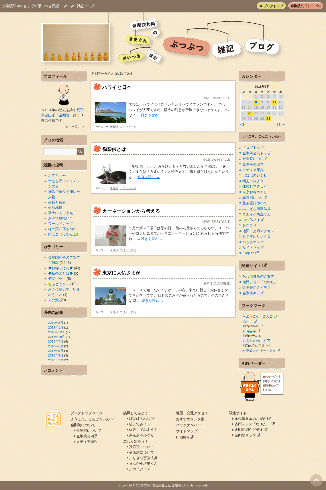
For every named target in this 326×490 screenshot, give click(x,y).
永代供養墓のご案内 (258, 276)
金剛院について (254, 159)
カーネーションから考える (131, 210)
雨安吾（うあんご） (64, 234)
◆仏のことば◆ (60, 273)
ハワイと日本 (116, 87)
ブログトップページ (86, 413)
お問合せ (249, 225)
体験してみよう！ (143, 430)
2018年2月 (55, 360)
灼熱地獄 (55, 207)
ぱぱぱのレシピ (254, 175)
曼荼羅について (254, 203)
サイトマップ (253, 247)
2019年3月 (55, 323)
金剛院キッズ (253, 293)
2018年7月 (55, 341)
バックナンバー (254, 242)
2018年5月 (55, 351)
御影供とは (114, 149)
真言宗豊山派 (256, 341)
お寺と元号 (57, 175)
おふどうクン (58, 284)
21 (250, 113)
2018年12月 (56, 332)
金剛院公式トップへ (306, 6)
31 (268, 119)
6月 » (281, 124)
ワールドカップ (60, 223)
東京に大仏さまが (121, 272)
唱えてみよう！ (141, 424)
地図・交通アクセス (258, 231)
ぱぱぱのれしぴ (141, 418)
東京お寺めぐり (254, 192)
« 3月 (243, 124)
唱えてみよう (253, 181)
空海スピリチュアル (261, 351)
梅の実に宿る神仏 (62, 229)
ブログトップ (272, 6)
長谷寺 (251, 331)
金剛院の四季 (253, 164)
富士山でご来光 (60, 213)
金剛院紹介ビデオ (256, 287)
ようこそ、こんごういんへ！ (94, 419)
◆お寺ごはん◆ (60, 268)
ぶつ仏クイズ (253, 220)
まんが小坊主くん (256, 214)
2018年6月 (55, 346)
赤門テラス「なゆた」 (260, 282)
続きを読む (152, 115)
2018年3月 (55, 355)
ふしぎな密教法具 (256, 209)
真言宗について (254, 197)
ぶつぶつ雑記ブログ (48, 6)
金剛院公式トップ (256, 153)
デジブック (57, 279)
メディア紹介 (253, 170)
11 (274, 102)
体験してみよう (254, 186)
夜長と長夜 (57, 202)
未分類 (114, 126)
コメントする (128, 126)
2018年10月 (56, 337)
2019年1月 (55, 327)
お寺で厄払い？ (60, 218)
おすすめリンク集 (256, 236)
